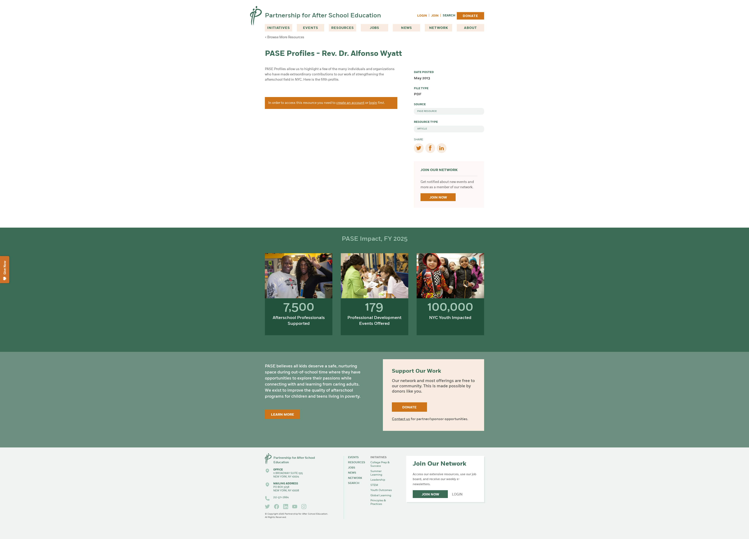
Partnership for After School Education (323, 16)
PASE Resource (427, 111)
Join (434, 15)
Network (438, 28)
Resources (342, 28)
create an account (350, 103)
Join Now (438, 197)
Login (422, 15)
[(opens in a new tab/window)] (267, 506)
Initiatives (278, 28)
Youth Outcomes (381, 490)
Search (449, 15)
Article (422, 129)
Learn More (282, 414)
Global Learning (380, 495)
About (470, 28)
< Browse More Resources (284, 37)
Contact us (401, 419)
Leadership (377, 479)
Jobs (374, 28)
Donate (470, 16)
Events (310, 28)
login (373, 103)
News (406, 28)
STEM (374, 485)
